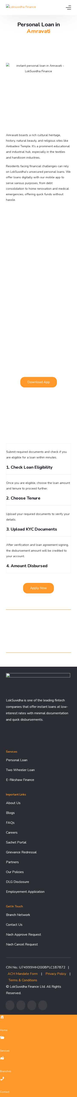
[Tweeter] (20, 1005)
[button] (38, 382)
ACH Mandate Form (23, 973)
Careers (12, 832)
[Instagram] (31, 1005)
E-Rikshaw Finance (20, 779)
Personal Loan (16, 760)
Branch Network (18, 914)
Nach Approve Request (23, 934)
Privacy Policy (56, 973)
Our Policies (15, 872)
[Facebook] (9, 1005)
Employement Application (25, 891)
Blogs (10, 812)
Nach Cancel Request (22, 944)
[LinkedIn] (42, 1005)
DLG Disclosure (17, 881)
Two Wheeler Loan (20, 770)
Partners (12, 862)
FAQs (10, 822)
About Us (13, 803)
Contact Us (14, 924)
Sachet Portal (16, 842)
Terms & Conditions (23, 980)
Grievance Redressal (21, 852)
